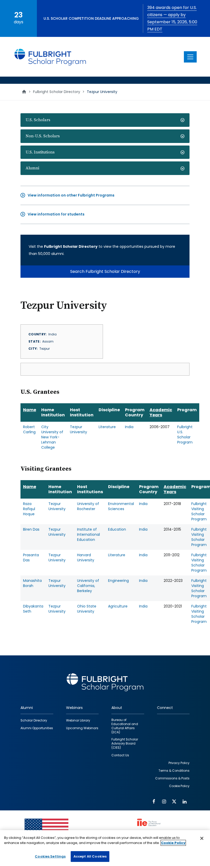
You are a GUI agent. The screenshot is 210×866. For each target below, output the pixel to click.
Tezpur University (78, 429)
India (129, 426)
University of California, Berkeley (88, 585)
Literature (107, 426)
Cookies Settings (50, 856)
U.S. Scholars (38, 119)
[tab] (105, 120)
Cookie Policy (173, 842)
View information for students (56, 214)
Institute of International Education (88, 534)
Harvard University (85, 557)
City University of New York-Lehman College (52, 437)
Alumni (32, 168)
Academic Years (161, 412)
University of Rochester (88, 506)
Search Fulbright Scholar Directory (105, 271)
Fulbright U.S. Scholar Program (185, 434)
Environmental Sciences (121, 506)
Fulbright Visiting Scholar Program (199, 511)
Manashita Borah (32, 583)
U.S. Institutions (40, 152)
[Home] (50, 56)
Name (29, 410)
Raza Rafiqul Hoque (29, 509)
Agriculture (118, 606)
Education (117, 529)
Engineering (118, 580)
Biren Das (31, 529)
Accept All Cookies (90, 856)
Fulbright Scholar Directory (56, 91)
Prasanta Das (31, 557)
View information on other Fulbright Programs (71, 195)
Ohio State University (86, 609)
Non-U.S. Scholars (43, 136)
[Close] (201, 838)
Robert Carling (29, 429)
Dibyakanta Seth (33, 609)
